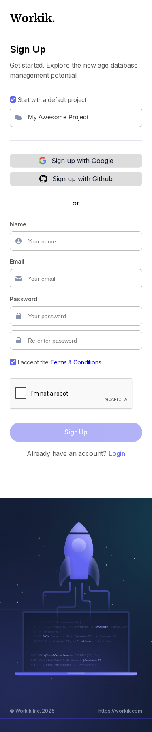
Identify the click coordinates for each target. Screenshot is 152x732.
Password (23, 299)
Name (18, 224)
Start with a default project (52, 99)
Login (117, 453)
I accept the (59, 362)
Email (17, 261)
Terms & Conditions (75, 362)
